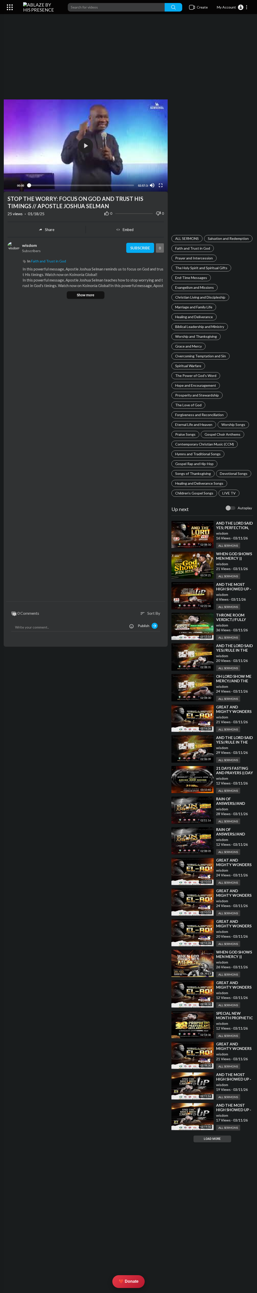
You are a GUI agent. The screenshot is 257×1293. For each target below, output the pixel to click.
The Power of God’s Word (195, 375)
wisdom (222, 533)
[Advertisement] (128, 59)
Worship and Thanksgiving (196, 336)
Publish (145, 626)
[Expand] (9, 7)
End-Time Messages (191, 277)
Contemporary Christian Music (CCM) (204, 444)
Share (49, 229)
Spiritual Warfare (188, 366)
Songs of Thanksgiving (193, 473)
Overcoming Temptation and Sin (200, 356)
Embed (128, 229)
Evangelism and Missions (194, 287)
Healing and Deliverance (194, 317)
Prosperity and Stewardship (197, 395)
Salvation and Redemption (228, 238)
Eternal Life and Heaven (193, 424)
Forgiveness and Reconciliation (199, 415)
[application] (86, 145)
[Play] (10, 185)
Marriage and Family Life (193, 307)
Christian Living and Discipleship (200, 297)
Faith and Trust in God (192, 248)
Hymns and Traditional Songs (198, 454)
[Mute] (152, 185)
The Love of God (188, 405)
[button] (232, 7)
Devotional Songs (233, 473)
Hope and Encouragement (195, 385)
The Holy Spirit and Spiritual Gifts (201, 268)
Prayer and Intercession (194, 258)
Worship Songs (233, 424)
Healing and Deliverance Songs (199, 483)
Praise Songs (185, 434)
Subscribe (140, 248)
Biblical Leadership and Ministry (199, 326)
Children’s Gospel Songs (194, 493)
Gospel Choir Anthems (222, 434)
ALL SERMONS (187, 238)
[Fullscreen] (160, 185)
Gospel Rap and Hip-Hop (194, 464)
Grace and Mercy (188, 346)
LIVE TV (229, 493)
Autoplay (245, 508)
